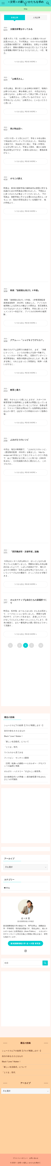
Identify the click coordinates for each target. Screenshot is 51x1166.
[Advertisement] (26, 250)
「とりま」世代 (10, 747)
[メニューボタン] (3, 3)
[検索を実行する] (45, 962)
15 (41, 645)
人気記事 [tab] (36, 18)
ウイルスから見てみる (13, 752)
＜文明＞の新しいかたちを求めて (25, 3)
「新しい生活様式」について (16, 742)
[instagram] (25, 951)
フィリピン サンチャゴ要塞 (16, 758)
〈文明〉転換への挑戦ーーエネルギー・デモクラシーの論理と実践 (25, 764)
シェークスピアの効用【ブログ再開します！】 (24, 725)
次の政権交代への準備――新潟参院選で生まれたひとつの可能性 (25, 778)
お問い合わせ (33, 1158)
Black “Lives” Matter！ (13, 736)
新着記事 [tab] (14, 18)
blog (8, 888)
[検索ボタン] (48, 3)
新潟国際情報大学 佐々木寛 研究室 (26, 943)
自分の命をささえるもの (14, 731)
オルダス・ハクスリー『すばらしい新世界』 (23, 771)
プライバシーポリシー (20, 1158)
